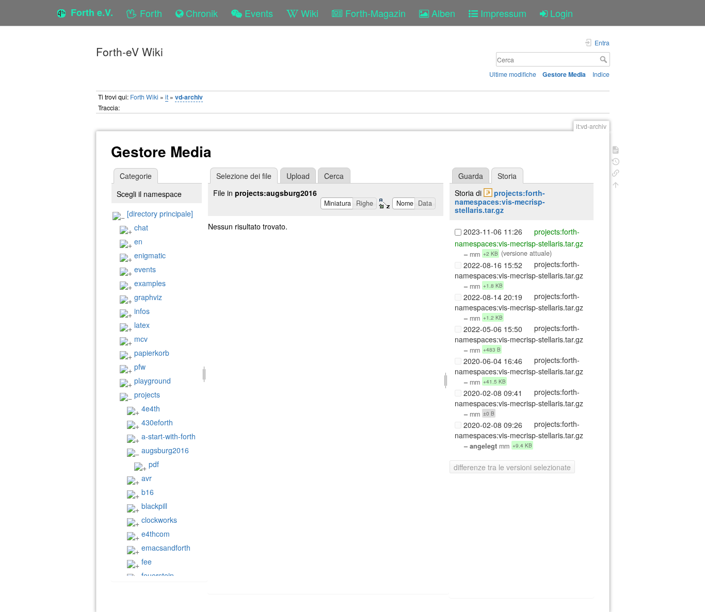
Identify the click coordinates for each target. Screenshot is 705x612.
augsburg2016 (165, 450)
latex (142, 325)
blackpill (154, 506)
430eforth (157, 422)
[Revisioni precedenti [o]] (615, 161)
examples (150, 283)
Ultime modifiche (512, 74)
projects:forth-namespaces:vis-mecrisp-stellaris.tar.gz (500, 202)
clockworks (159, 520)
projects (147, 394)
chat (141, 227)
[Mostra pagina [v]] (615, 149)
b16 (147, 492)
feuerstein (157, 575)
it (166, 96)
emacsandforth (165, 547)
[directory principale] (160, 213)
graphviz (148, 297)
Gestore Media (564, 74)
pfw (140, 366)
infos (142, 311)
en (138, 241)
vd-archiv (189, 97)
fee (146, 561)
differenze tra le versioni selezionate (512, 467)
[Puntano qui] (615, 172)
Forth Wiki (144, 96)
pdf (154, 464)
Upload (298, 176)
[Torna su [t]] (615, 184)
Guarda (470, 176)
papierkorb (151, 353)
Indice (601, 74)
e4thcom (155, 533)
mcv (141, 339)
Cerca (605, 59)
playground (152, 380)
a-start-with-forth (168, 436)
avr (146, 478)
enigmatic (150, 255)
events (145, 269)
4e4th (150, 408)
